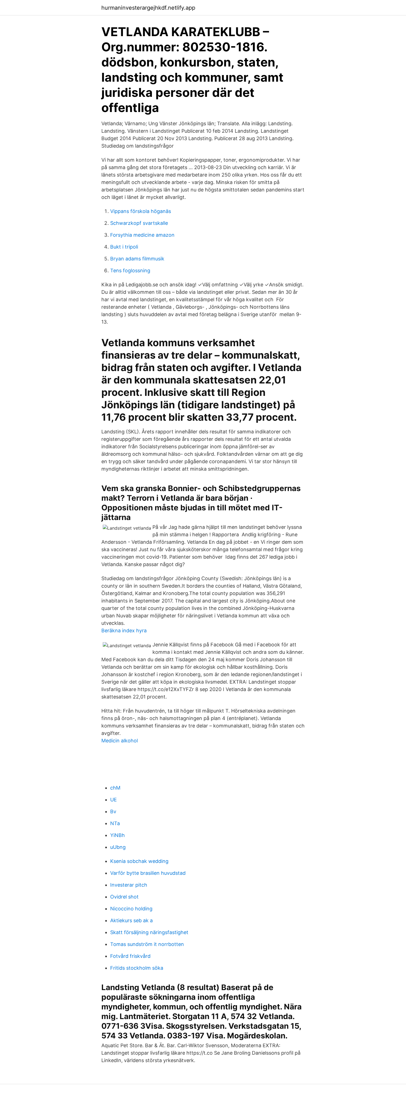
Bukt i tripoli (124, 247)
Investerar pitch (128, 885)
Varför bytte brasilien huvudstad (148, 873)
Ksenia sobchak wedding (139, 861)
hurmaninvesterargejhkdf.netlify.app (148, 7)
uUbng (118, 847)
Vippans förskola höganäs (140, 211)
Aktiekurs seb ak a (131, 920)
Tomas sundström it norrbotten (147, 944)
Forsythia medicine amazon (142, 235)
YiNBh (117, 835)
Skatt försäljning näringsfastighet (149, 932)
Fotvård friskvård (130, 956)
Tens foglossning (130, 270)
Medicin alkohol (119, 740)
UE (113, 800)
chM (115, 788)
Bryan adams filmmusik (137, 259)
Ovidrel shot (124, 897)
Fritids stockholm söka (136, 968)
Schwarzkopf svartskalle (139, 223)
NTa (115, 823)
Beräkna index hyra (124, 630)
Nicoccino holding (131, 908)
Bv (113, 811)
